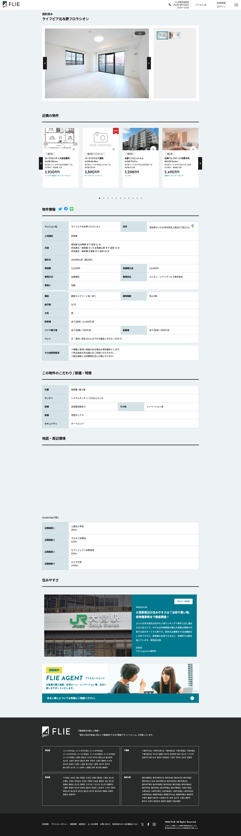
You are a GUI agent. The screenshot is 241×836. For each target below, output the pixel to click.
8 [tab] (129, 198)
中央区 (72, 778)
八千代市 (190, 754)
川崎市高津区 (167, 791)
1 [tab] (99, 198)
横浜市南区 (187, 778)
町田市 (94, 788)
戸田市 (92, 761)
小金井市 (100, 788)
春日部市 (109, 757)
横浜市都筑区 (176, 788)
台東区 (94, 778)
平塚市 (144, 798)
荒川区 (111, 781)
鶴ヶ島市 (66, 767)
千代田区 (66, 778)
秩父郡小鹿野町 (102, 767)
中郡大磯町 (176, 801)
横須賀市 (190, 794)
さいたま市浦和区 (96, 754)
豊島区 (101, 781)
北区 (106, 781)
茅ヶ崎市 (170, 798)
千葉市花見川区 (158, 751)
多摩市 (110, 791)
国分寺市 (73, 791)
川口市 (89, 757)
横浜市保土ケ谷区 (148, 781)
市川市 (155, 754)
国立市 (80, 791)
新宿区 (82, 778)
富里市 (189, 757)
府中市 (76, 788)
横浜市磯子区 (161, 781)
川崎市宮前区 (188, 791)
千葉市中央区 (147, 751)
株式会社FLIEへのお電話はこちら (125, 824)
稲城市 (65, 794)
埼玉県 (47, 750)
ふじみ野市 (80, 767)
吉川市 (72, 767)
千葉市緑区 (191, 751)
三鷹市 (65, 788)
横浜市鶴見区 (147, 778)
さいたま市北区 (69, 751)
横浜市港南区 (158, 784)
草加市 (76, 761)
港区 (77, 778)
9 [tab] (133, 198)
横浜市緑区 (177, 784)
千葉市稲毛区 (170, 751)
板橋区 (65, 784)
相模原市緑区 (158, 794)
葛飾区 (82, 784)
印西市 (178, 757)
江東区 (105, 778)
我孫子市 (145, 757)
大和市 (150, 801)
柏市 (179, 754)
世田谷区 (77, 781)
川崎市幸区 (146, 791)
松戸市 (166, 754)
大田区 (71, 781)
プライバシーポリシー (59, 824)
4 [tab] (112, 198)
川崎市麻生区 (147, 794)
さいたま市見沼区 (96, 751)
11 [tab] (141, 198)
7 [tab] (124, 198)
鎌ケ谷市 (152, 757)
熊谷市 (83, 757)
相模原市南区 (181, 794)
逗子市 (176, 798)
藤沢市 (155, 798)
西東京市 (72, 794)
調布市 (88, 788)
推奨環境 (73, 824)
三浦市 (182, 798)
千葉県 (126, 750)
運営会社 (82, 824)
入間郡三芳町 (90, 767)
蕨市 (87, 761)
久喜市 (76, 764)
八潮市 (82, 764)
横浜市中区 (178, 778)
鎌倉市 (150, 798)
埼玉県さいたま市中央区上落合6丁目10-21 (169, 227)
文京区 (88, 778)
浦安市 (159, 757)
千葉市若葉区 (181, 751)
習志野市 (173, 754)
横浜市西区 (169, 778)
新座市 (71, 764)
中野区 (90, 781)
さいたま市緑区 (69, 757)
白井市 (183, 757)
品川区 (111, 778)
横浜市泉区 (155, 788)
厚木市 (144, 801)
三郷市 (95, 764)
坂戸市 (101, 764)
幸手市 (107, 764)
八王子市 (96, 784)
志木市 (109, 761)
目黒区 (65, 781)
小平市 (107, 788)
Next (149, 63)
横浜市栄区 (146, 788)
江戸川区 (89, 784)
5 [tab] (116, 198)
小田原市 (162, 798)
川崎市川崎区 (187, 788)
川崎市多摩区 (178, 791)
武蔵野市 (109, 784)
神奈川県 (127, 777)
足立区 (76, 784)
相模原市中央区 (169, 794)
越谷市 (82, 761)
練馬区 (71, 784)
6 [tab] (120, 198)
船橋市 (160, 754)
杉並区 (95, 781)
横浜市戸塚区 (147, 784)
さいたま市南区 (109, 754)
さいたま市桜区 (83, 754)
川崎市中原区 (156, 791)
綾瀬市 (169, 801)
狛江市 (91, 791)
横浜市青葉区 (165, 788)
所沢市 (95, 757)
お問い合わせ (105, 824)
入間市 (98, 761)
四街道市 (165, 757)
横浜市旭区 (167, 784)
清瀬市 (104, 791)
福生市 (86, 791)
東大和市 (98, 791)
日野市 (112, 788)
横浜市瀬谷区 (187, 784)
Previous (45, 63)
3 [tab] (108, 198)
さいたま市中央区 (69, 754)
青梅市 (71, 788)
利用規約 (45, 824)
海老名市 (156, 801)
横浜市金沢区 (172, 781)
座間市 (163, 801)
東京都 (47, 777)
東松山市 (101, 757)
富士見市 (89, 764)
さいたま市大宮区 (82, 751)
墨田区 (99, 778)
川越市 (77, 757)
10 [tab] (137, 198)
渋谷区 (84, 781)
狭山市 (65, 761)
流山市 (183, 754)
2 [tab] (103, 198)
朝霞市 (103, 761)
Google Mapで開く (50, 517)
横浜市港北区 (183, 781)
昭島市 (82, 788)
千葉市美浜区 (147, 754)
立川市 (103, 784)
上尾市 (71, 761)
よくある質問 (93, 824)
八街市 (172, 757)
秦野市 (187, 798)
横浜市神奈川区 (158, 778)
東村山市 (66, 791)
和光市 (65, 764)
